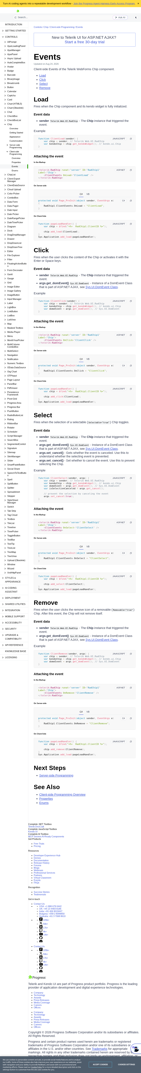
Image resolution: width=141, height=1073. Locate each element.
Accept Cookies (100, 1064)
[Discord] (41, 942)
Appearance (15, 137)
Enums (15, 170)
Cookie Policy (36, 1067)
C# (81, 194)
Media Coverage (42, 1002)
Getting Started (16, 132)
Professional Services (44, 873)
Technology (39, 995)
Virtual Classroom (42, 878)
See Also (47, 786)
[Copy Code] (131, 138)
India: (50, 911)
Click (42, 79)
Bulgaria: (52, 914)
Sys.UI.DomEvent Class (102, 287)
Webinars (38, 870)
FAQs (36, 883)
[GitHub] (41, 938)
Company (38, 993)
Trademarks (99, 1048)
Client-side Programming (62, 27)
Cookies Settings (126, 1064)
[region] (70, 1064)
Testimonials (40, 894)
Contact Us (39, 904)
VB (88, 194)
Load (42, 75)
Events (15, 166)
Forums (37, 865)
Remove (44, 88)
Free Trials (39, 844)
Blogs (36, 868)
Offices (37, 1007)
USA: (50, 906)
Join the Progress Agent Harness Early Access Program (104, 3)
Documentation (41, 860)
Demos (37, 858)
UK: (50, 909)
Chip (46, 27)
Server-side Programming (56, 775)
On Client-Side (40, 216)
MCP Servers (34, 836)
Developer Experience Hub (47, 855)
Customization (16, 141)
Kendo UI (32, 831)
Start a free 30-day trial (85, 42)
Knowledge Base (15, 651)
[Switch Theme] (136, 17)
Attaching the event (48, 156)
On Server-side (40, 186)
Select (43, 83)
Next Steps (50, 767)
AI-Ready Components (53, 836)
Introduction (13, 24)
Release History (41, 863)
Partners (38, 875)
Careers (38, 1005)
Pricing (37, 846)
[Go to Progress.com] (37, 979)
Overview (14, 128)
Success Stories (42, 892)
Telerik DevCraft (36, 826)
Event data (42, 114)
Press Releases (41, 1000)
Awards (37, 997)
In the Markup (39, 162)
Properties (16, 162)
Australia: (52, 916)
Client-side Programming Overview (62, 794)
